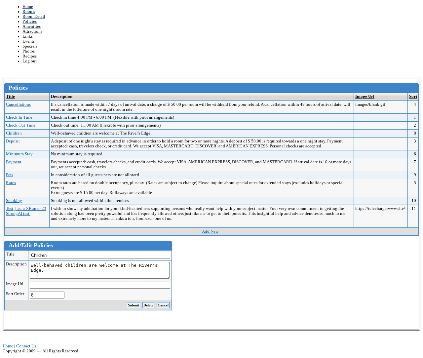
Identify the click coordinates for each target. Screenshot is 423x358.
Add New (210, 231)
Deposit (13, 141)
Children (14, 133)
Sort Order (15, 294)
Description (16, 264)
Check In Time (19, 117)
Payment (13, 162)
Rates (11, 182)
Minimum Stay (19, 154)
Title (10, 96)
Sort (413, 96)
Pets (9, 175)
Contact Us (26, 346)
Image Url (364, 96)
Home (8, 346)
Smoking (14, 200)
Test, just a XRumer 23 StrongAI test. (26, 211)
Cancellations (18, 104)
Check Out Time (20, 125)
